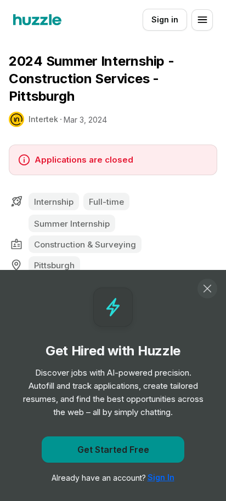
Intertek (43, 119)
